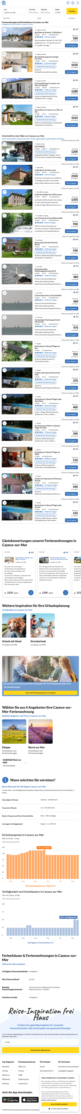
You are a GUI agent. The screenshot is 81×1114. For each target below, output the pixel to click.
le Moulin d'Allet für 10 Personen (48, 195)
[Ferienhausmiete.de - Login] (73, 3)
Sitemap (5, 1083)
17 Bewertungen (50, 432)
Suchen (72, 11)
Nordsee (5, 1066)
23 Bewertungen (50, 512)
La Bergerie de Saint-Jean (45, 170)
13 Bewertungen (50, 275)
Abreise (44, 9)
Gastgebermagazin (66, 1071)
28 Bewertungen (50, 326)
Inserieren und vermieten (68, 1066)
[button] (78, 3)
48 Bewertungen (50, 458)
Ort (5, 9)
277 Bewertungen (51, 485)
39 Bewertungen (50, 90)
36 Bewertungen (50, 406)
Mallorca (5, 1075)
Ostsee (5, 1071)
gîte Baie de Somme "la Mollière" (48, 32)
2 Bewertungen (50, 37)
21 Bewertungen (50, 63)
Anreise (32, 9)
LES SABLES (40, 147)
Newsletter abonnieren (40, 1050)
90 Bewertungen (50, 353)
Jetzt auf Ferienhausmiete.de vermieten (41, 693)
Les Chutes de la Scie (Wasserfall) (48, 218)
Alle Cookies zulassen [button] (59, 1104)
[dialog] (59, 1093)
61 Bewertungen (50, 379)
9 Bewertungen (50, 116)
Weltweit (6, 1079)
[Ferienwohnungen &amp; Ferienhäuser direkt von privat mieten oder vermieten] (3, 3)
